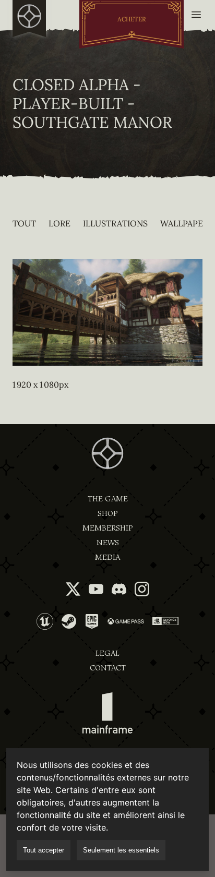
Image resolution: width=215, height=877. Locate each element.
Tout (24, 223)
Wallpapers (186, 223)
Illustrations (115, 223)
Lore (59, 223)
